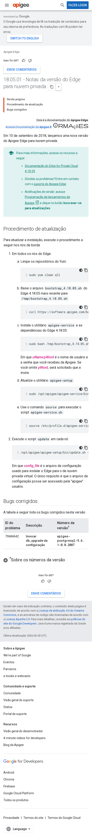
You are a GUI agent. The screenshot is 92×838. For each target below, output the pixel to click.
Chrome (8, 779)
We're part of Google (17, 655)
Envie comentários (22, 69)
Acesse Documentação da (28, 127)
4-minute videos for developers (24, 738)
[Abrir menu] (7, 5)
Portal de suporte (15, 714)
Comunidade (12, 693)
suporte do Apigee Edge (50, 184)
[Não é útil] (30, 60)
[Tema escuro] (80, 270)
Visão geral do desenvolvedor (23, 731)
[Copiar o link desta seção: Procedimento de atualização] (70, 229)
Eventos (8, 662)
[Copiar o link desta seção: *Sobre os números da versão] (69, 560)
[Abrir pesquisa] (62, 5)
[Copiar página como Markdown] (52, 87)
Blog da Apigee (13, 745)
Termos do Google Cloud (63, 817)
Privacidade (11, 817)
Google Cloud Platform (18, 793)
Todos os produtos (15, 800)
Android (8, 772)
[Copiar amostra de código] (86, 270)
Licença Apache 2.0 (18, 619)
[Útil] (23, 60)
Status (7, 707)
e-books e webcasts (16, 676)
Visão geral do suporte (18, 700)
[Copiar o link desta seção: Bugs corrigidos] (41, 501)
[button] (46, 559)
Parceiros (9, 669)
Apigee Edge (11, 51)
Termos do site (33, 817)
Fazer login (77, 5)
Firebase (9, 786)
